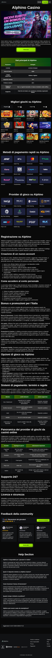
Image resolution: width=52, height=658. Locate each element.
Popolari (6, 106)
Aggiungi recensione (43, 520)
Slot (44, 106)
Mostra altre (26, 545)
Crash (31, 106)
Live (19, 106)
